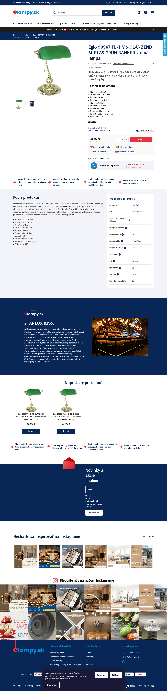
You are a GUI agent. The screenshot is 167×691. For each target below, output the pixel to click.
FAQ (87, 660)
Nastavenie (52, 685)
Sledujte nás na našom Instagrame (87, 580)
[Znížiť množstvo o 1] (118, 139)
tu (69, 678)
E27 (133, 220)
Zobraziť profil (147, 536)
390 (133, 268)
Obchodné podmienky (21, 2)
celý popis (92, 122)
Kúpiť (141, 139)
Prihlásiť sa (94, 512)
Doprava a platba (57, 652)
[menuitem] (24, 23)
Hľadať (108, 13)
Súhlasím (116, 675)
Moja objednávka (146, 2)
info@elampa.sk (132, 2)
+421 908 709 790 (115, 2)
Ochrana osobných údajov (42, 2)
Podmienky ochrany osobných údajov (65, 664)
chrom (134, 234)
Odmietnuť (101, 675)
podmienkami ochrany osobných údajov (93, 504)
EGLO (99, 67)
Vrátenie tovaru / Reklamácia (62, 656)
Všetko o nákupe (56, 660)
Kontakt (57, 2)
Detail (30, 431)
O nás (88, 652)
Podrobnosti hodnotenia (123, 63)
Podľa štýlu (136, 205)
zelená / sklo (136, 241)
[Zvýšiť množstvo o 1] (126, 139)
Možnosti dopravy (147, 131)
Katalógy (90, 656)
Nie (133, 281)
